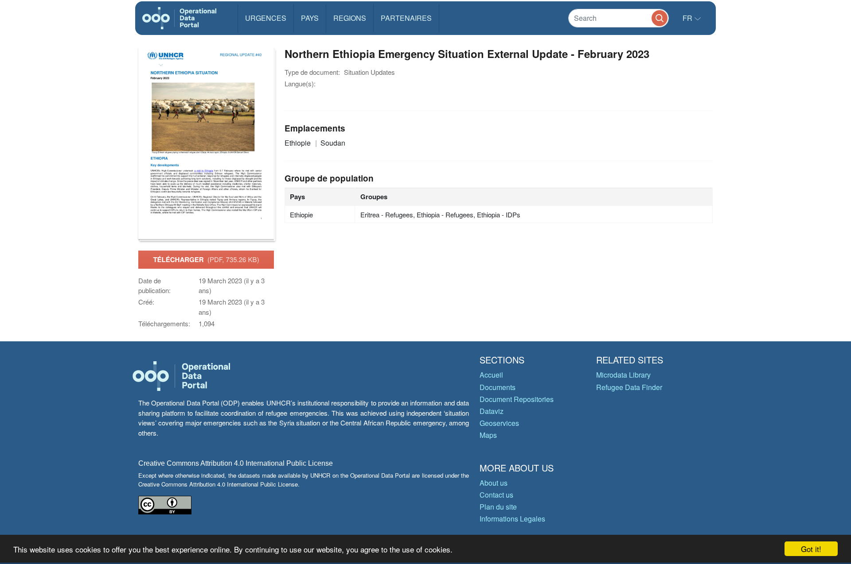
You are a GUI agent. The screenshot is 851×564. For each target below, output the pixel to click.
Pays (310, 18)
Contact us (496, 495)
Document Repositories (517, 399)
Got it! (811, 548)
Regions (349, 18)
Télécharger (206, 259)
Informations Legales (512, 519)
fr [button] (688, 18)
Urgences (265, 18)
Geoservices (499, 423)
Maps (488, 435)
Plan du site (498, 507)
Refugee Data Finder (629, 387)
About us (493, 483)
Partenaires (406, 18)
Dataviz (492, 411)
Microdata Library (623, 375)
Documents (497, 387)
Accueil (491, 375)
